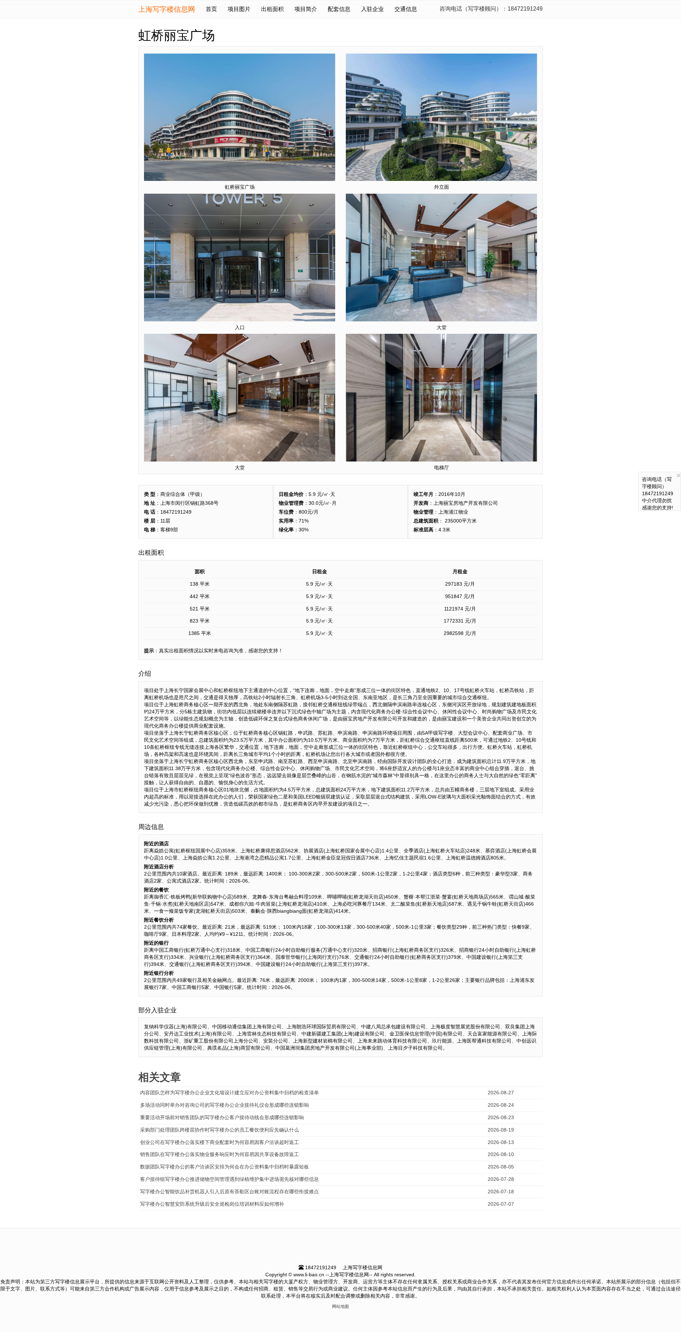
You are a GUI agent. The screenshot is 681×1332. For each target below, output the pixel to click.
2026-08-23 (501, 1117)
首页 (211, 9)
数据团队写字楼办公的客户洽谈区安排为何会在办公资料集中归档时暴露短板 (224, 1167)
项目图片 (239, 9)
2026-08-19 (501, 1130)
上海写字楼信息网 (166, 9)
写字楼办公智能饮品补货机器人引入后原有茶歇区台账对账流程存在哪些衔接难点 (229, 1191)
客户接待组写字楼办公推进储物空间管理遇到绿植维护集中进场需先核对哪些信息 (229, 1179)
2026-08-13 (501, 1142)
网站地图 (340, 1306)
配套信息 (339, 9)
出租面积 (272, 9)
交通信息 (405, 9)
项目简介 (305, 9)
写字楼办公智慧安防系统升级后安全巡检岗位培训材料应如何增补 (212, 1204)
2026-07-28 (501, 1179)
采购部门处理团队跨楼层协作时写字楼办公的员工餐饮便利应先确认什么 (219, 1130)
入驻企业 (372, 9)
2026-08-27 (501, 1092)
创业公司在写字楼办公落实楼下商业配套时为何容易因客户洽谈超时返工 (219, 1142)
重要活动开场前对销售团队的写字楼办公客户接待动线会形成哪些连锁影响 (222, 1117)
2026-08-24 (501, 1105)
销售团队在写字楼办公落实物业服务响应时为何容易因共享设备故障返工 (219, 1154)
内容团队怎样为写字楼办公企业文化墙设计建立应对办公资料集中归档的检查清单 (229, 1092)
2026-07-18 (501, 1191)
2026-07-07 (501, 1204)
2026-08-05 (501, 1167)
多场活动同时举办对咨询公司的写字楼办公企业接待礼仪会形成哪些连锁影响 (224, 1105)
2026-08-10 (501, 1154)
